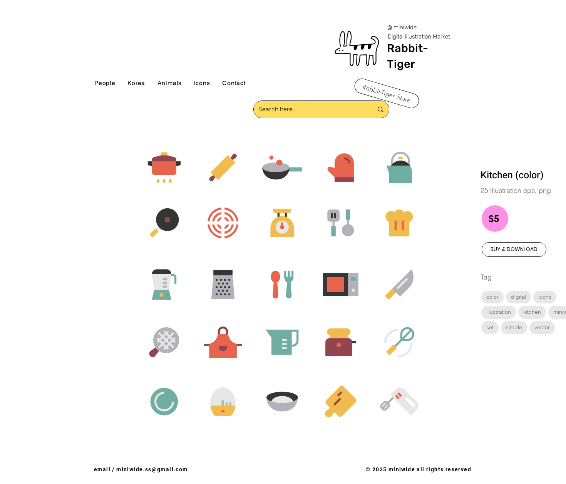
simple (514, 327)
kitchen (532, 311)
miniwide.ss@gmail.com (152, 469)
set (490, 327)
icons (544, 296)
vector (542, 327)
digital (518, 296)
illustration (498, 311)
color (492, 296)
